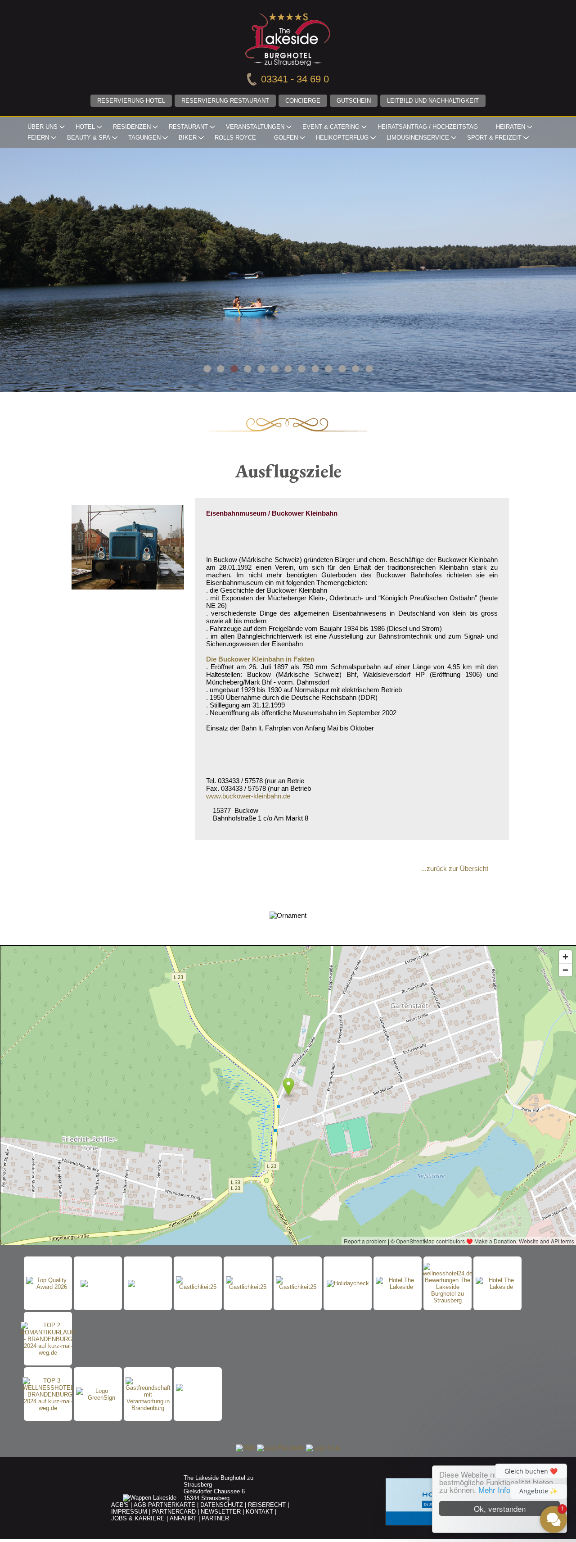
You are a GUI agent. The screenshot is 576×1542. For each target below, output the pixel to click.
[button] (499, 1438)
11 (342, 368)
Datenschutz (221, 1504)
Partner (215, 1518)
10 (328, 368)
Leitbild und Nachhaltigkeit (433, 100)
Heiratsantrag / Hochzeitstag (428, 126)
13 (369, 368)
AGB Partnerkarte (164, 1504)
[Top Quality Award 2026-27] (48, 1283)
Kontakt (259, 1511)
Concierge (302, 100)
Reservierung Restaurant (225, 100)
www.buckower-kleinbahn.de (248, 796)
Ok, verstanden (500, 1508)
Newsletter (221, 1511)
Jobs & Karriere (138, 1518)
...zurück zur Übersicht (454, 868)
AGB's (120, 1504)
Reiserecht (267, 1504)
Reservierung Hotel (131, 100)
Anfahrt (183, 1518)
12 (355, 368)
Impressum (129, 1511)
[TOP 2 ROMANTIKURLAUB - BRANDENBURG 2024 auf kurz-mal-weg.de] (48, 1339)
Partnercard (174, 1511)
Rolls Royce (235, 137)
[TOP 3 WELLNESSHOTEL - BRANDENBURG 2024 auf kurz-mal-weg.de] (48, 1394)
